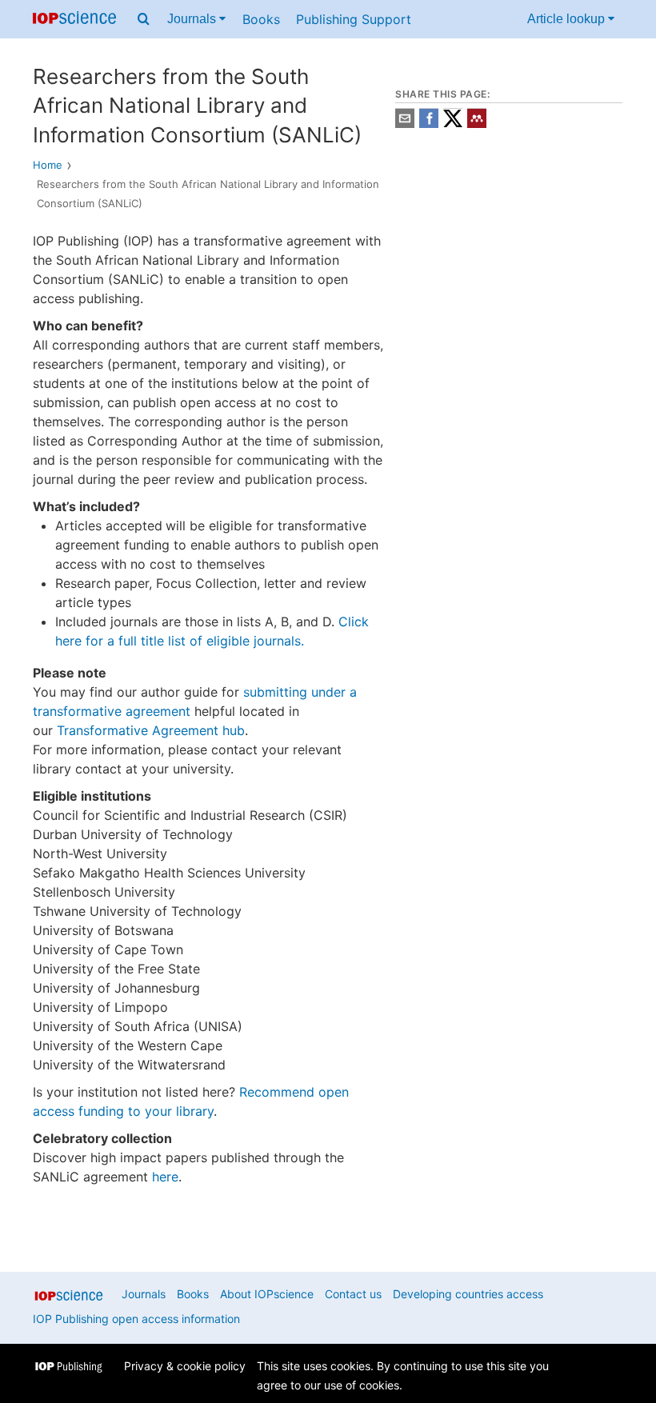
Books (261, 19)
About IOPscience (267, 1294)
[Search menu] (143, 19)
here (165, 1177)
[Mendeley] (476, 123)
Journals (193, 19)
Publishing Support (353, 19)
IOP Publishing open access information (136, 1318)
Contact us (353, 1294)
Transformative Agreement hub (151, 730)
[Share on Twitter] (452, 123)
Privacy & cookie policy (185, 1366)
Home (47, 164)
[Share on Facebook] (428, 123)
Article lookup (567, 19)
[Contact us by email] (404, 123)
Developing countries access (468, 1294)
